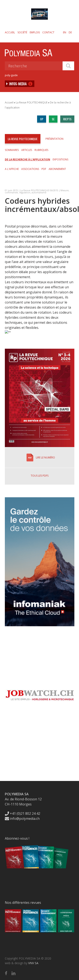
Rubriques (41, 150)
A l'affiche (12, 169)
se (53, 119)
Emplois (35, 32)
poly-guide (11, 75)
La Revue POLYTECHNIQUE (31, 102)
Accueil (10, 32)
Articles (26, 150)
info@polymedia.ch (25, 818)
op (41, 119)
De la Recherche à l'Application (27, 159)
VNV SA (33, 963)
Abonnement (57, 169)
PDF (44, 169)
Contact (48, 32)
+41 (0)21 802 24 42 (24, 813)
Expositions (60, 159)
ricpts (67, 119)
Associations (30, 169)
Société (22, 32)
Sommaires (12, 150)
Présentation (54, 139)
